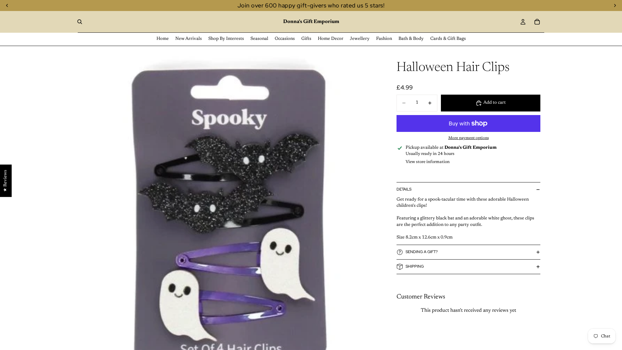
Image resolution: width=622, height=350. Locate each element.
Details (404, 189)
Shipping (415, 266)
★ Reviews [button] (5, 181)
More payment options (468, 138)
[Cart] (537, 22)
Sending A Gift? (422, 251)
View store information (428, 162)
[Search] (80, 22)
